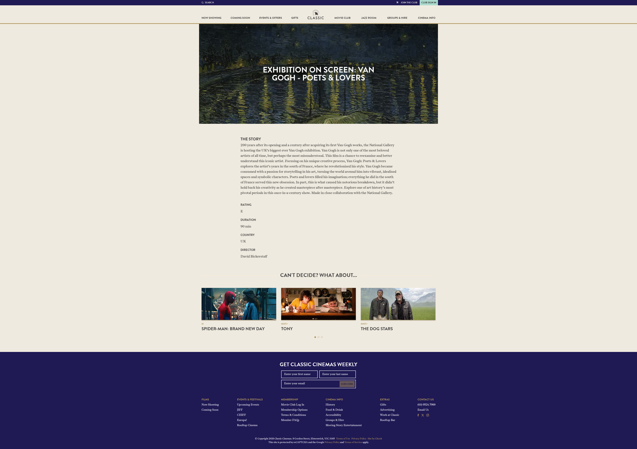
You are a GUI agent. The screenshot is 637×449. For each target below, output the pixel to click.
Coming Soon (240, 18)
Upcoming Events (248, 405)
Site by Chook (375, 439)
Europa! (242, 420)
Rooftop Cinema (247, 425)
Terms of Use (343, 439)
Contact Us (426, 400)
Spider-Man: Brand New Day (233, 329)
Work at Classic (389, 415)
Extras (385, 400)
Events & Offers (270, 18)
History (330, 405)
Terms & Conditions (293, 415)
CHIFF (241, 415)
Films (205, 400)
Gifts (294, 18)
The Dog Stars (377, 329)
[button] (315, 337)
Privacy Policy (358, 439)
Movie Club (342, 18)
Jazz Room (368, 18)
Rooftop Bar (387, 420)
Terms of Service (353, 442)
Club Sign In (428, 2)
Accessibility (333, 415)
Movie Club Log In (292, 405)
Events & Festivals (250, 400)
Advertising (387, 410)
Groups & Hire (397, 18)
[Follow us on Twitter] (422, 415)
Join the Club (409, 2)
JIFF (240, 410)
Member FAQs (290, 420)
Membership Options (294, 410)
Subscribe (347, 384)
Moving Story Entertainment (344, 425)
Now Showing (211, 18)
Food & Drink (334, 410)
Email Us (423, 410)
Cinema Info (426, 18)
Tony (287, 329)
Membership (289, 400)
